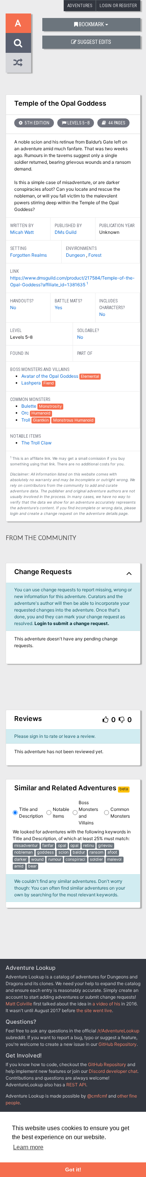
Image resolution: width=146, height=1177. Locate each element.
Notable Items (61, 812)
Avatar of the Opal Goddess (50, 376)
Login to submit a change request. (71, 623)
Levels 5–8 (78, 123)
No (13, 307)
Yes (58, 307)
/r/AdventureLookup (118, 1030)
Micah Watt (22, 232)
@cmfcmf (97, 1096)
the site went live (94, 1010)
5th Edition (36, 123)
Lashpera (31, 383)
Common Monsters (120, 812)
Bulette (29, 406)
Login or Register (118, 5)
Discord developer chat (113, 1071)
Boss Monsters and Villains (88, 813)
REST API (76, 1084)
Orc (25, 413)
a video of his (106, 1004)
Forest (94, 255)
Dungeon (76, 255)
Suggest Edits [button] (94, 42)
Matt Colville (19, 1004)
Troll (26, 420)
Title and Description (31, 812)
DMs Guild (65, 232)
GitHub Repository (117, 1044)
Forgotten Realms (28, 255)
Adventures (79, 5)
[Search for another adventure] (18, 43)
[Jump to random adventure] (18, 63)
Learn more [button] (28, 1147)
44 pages (116, 123)
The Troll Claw (36, 443)
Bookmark (91, 24)
